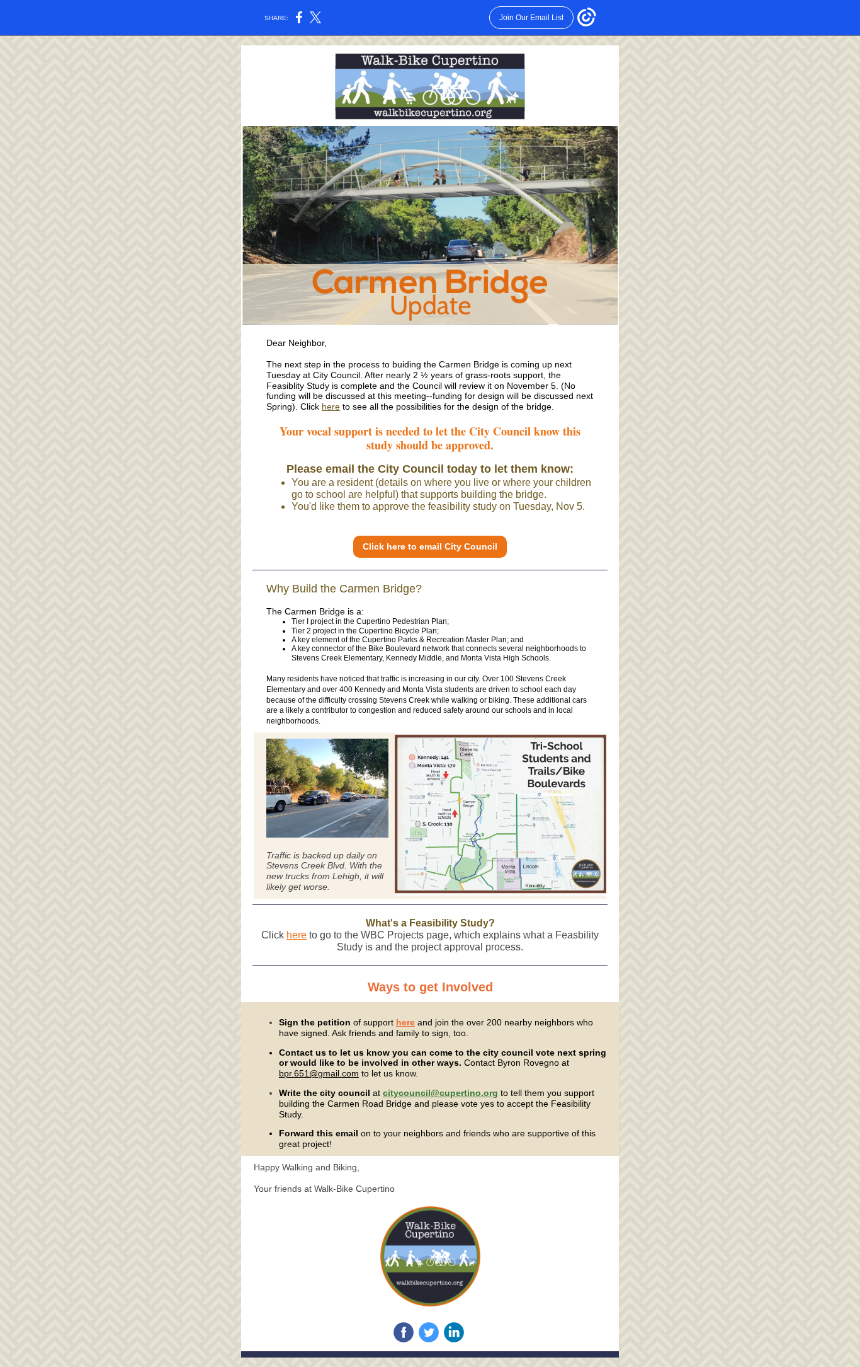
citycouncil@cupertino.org (440, 1093)
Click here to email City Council (430, 546)
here (331, 406)
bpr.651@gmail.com (319, 1073)
